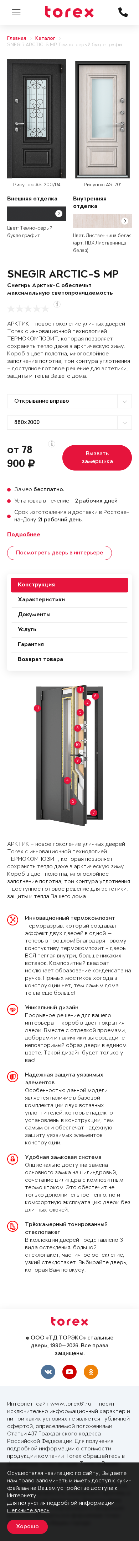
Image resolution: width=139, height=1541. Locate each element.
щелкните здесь (28, 1511)
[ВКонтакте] (48, 1372)
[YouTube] (69, 1372)
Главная (16, 38)
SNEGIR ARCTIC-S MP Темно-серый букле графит (65, 45)
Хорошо (27, 1527)
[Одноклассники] (91, 1372)
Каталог (45, 38)
